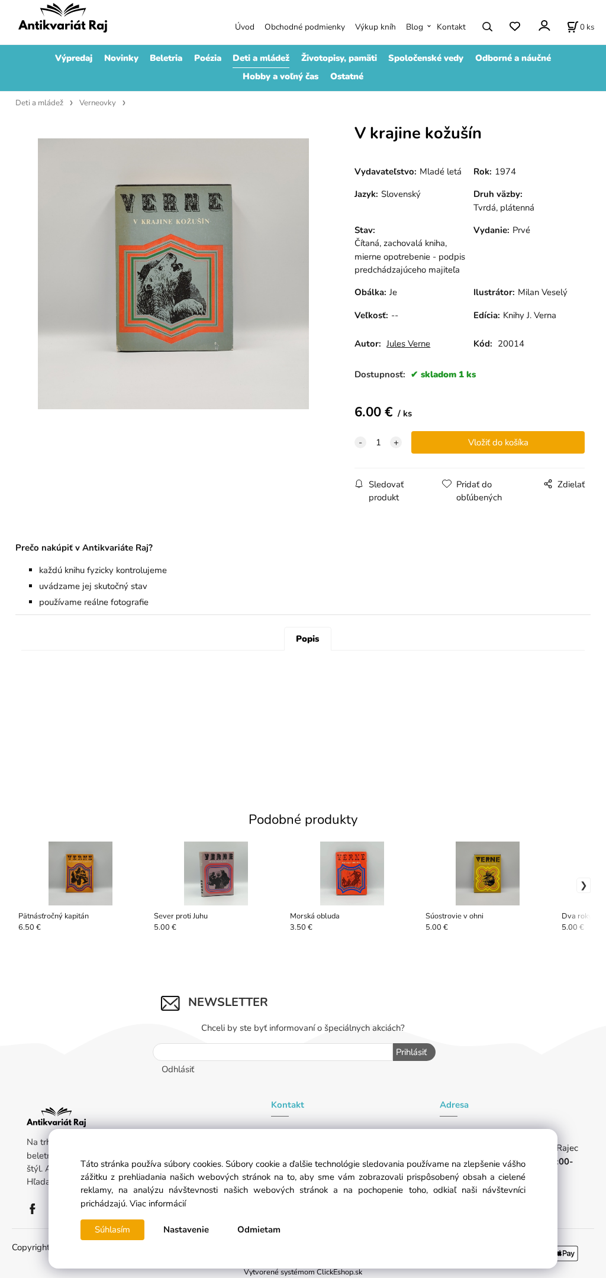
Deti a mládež (261, 58)
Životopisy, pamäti (339, 58)
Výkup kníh (375, 27)
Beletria (166, 58)
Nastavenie (186, 1229)
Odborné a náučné (513, 58)
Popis (307, 639)
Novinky (121, 58)
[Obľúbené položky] (514, 27)
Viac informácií (158, 1203)
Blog (414, 27)
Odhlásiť (178, 1069)
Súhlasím (112, 1229)
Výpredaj (73, 58)
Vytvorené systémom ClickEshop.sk (303, 1272)
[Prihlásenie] (543, 25)
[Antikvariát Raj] (35, 1208)
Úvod (244, 27)
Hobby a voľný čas (280, 76)
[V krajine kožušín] (173, 273)
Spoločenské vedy (425, 58)
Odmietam (259, 1229)
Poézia (207, 58)
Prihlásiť (411, 1052)
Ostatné (346, 76)
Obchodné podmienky (305, 27)
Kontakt (451, 27)
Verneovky (97, 103)
